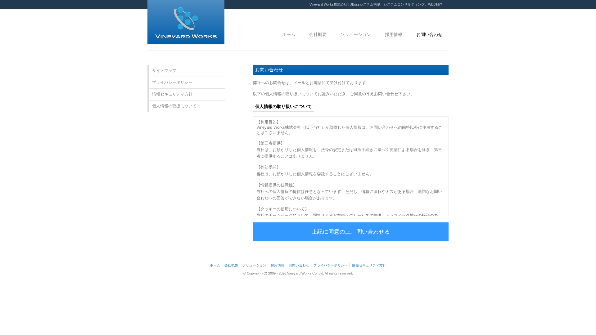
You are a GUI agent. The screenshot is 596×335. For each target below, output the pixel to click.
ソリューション (356, 34)
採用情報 (393, 34)
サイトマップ (164, 70)
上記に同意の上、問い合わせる (351, 232)
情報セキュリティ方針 (172, 94)
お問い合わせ (429, 34)
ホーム (288, 34)
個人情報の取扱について (174, 106)
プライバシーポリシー (172, 82)
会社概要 (318, 34)
